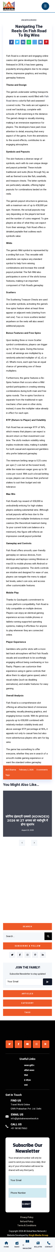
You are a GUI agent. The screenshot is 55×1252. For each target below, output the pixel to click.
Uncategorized (29, 20)
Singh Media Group (38, 1235)
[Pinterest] (46, 42)
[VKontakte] (40, 42)
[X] (17, 42)
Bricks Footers (23, 1036)
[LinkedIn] (23, 42)
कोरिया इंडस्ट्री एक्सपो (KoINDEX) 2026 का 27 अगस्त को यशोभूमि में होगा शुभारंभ (27, 820)
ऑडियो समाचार (29, 1070)
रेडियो (26, 1075)
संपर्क (26, 1085)
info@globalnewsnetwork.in (24, 1118)
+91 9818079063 (19, 1128)
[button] (22, 843)
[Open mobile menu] (45, 6)
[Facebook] (11, 42)
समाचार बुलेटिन (29, 1065)
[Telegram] (34, 42)
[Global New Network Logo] (12, 6)
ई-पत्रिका (27, 1080)
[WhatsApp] (29, 42)
